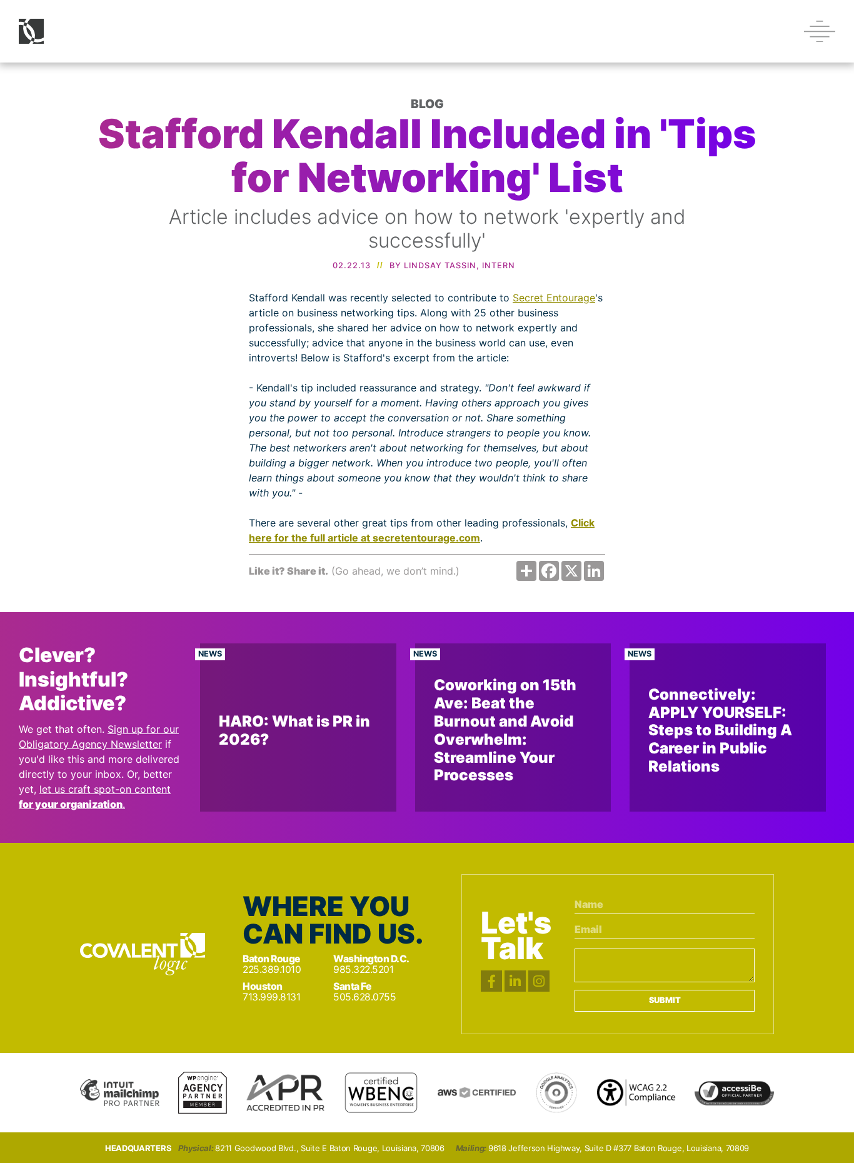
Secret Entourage (554, 297)
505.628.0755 (364, 997)
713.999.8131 (271, 997)
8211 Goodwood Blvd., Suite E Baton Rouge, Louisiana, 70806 (330, 1148)
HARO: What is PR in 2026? (294, 730)
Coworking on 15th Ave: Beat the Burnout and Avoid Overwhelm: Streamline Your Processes (505, 730)
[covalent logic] (142, 954)
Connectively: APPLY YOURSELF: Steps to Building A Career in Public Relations (720, 730)
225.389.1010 (272, 969)
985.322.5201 (363, 969)
